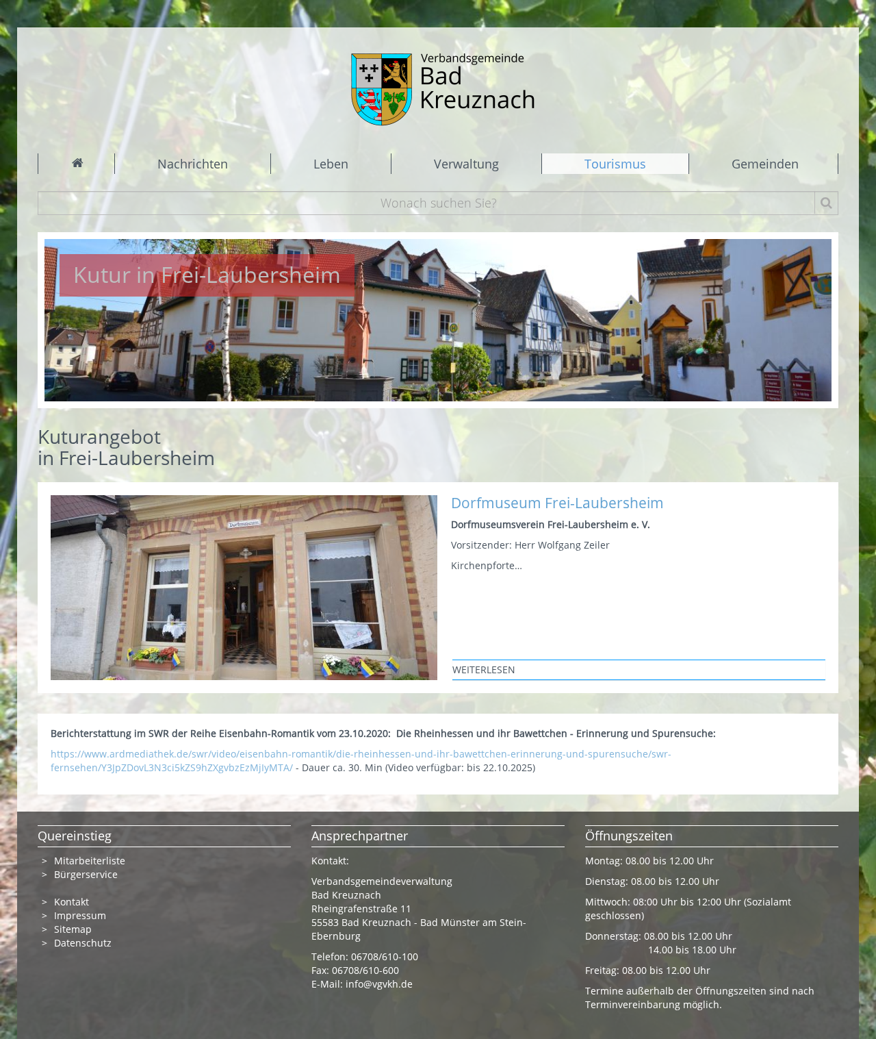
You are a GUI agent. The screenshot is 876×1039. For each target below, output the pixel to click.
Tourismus (615, 163)
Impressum (80, 915)
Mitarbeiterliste (89, 860)
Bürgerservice (86, 874)
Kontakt (71, 901)
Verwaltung (466, 163)
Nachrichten (192, 163)
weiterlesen (483, 669)
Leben (330, 163)
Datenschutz (84, 942)
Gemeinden (765, 163)
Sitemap (73, 929)
